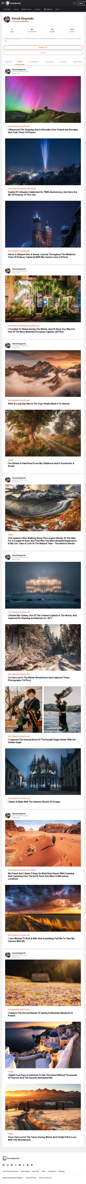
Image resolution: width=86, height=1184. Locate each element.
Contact (43, 53)
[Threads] (24, 1165)
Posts (19, 61)
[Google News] (32, 1165)
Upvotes (62, 62)
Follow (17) (43, 47)
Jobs (43, 1171)
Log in (81, 3)
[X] (16, 1165)
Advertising (25, 1171)
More (58, 9)
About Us (35, 1171)
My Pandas (77, 62)
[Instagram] (8, 1165)
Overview (8, 62)
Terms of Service (45, 1178)
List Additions (33, 62)
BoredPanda (13, 3)
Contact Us (52, 1171)
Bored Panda (11, 1158)
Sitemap (61, 1171)
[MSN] (28, 1165)
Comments (49, 62)
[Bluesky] (20, 1165)
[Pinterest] (12, 1165)
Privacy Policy (31, 1178)
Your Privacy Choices (10, 1171)
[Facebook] (3, 1165)
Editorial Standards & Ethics (13, 1178)
